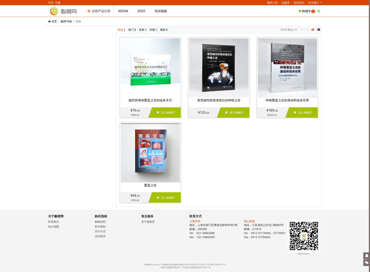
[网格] (313, 29)
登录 (51, 2)
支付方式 (100, 231)
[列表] (319, 29)
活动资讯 (298, 2)
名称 (142, 29)
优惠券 (286, 2)
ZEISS (141, 11)
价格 (153, 29)
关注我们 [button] (314, 2)
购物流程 (100, 221)
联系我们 (53, 221)
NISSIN (123, 11)
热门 (131, 29)
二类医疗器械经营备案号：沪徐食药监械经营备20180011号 (185, 267)
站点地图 (53, 226)
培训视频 (161, 11)
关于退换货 (148, 221)
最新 (163, 29)
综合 (121, 29)
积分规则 (100, 226)
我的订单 (272, 2)
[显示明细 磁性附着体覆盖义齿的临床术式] (150, 68)
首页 (54, 21)
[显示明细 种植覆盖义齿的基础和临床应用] (287, 68)
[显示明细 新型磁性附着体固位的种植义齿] (218, 68)
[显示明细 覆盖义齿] (150, 152)
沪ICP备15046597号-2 (216, 264)
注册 (58, 2)
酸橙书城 (66, 21)
